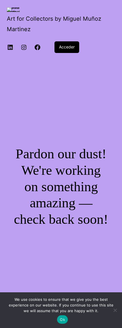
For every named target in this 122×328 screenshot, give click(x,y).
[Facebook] (37, 47)
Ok (62, 319)
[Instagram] (23, 47)
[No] (115, 310)
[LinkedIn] (10, 47)
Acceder (67, 46)
